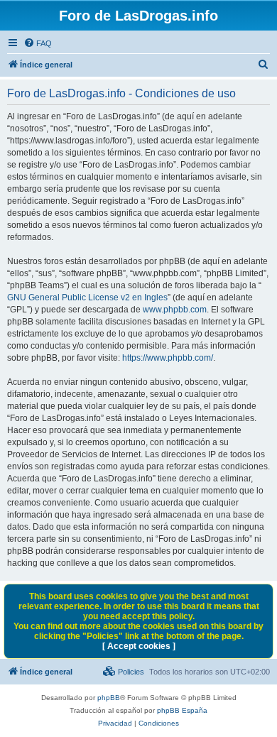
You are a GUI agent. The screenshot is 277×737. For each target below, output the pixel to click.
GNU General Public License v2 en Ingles (87, 297)
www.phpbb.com (175, 310)
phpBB (108, 697)
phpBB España (182, 710)
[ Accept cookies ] (138, 646)
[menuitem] (37, 43)
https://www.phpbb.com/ (167, 358)
